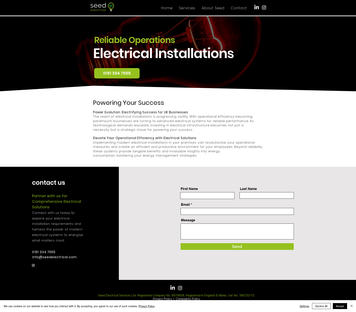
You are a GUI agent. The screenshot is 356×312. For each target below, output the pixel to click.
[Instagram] (264, 7)
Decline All (321, 306)
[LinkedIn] (256, 7)
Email (185, 204)
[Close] (351, 306)
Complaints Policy (188, 299)
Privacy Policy (162, 299)
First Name (189, 189)
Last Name (248, 189)
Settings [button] (304, 306)
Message (188, 220)
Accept (340, 306)
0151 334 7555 (44, 252)
